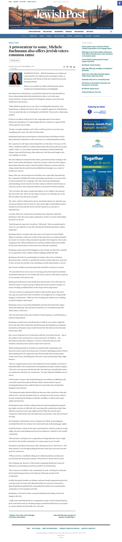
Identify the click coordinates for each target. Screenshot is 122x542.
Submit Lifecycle (31, 2)
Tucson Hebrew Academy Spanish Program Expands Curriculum (95, 60)
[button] (119, 3)
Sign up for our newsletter (104, 28)
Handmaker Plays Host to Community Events (96, 80)
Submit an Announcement (49, 528)
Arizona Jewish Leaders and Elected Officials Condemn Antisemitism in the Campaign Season (96, 48)
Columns (88, 36)
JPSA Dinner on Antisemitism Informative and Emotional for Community (96, 84)
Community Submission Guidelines (69, 528)
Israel (42, 36)
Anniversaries (79, 31)
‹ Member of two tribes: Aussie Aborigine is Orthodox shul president (22, 516)
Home (10, 2)
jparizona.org (61, 535)
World (49, 36)
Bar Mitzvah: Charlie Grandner (91, 65)
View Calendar (36, 528)
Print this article (15, 60)
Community (33, 36)
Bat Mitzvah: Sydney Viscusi (90, 89)
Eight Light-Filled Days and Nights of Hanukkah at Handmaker (97, 69)
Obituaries (89, 31)
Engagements (58, 31)
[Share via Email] (71, 67)
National (97, 36)
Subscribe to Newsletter (88, 528)
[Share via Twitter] (64, 67)
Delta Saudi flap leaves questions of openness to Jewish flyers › (65, 516)
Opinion (69, 36)
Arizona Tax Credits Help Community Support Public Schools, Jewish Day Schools (96, 75)
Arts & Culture (59, 36)
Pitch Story (23, 2)
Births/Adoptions (34, 31)
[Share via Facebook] (67, 67)
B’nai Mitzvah (47, 31)
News (17, 43)
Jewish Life (79, 36)
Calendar (15, 2)
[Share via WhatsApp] (74, 67)
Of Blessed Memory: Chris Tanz (91, 92)
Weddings (69, 31)
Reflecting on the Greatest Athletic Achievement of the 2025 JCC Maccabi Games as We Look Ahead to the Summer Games (97, 54)
